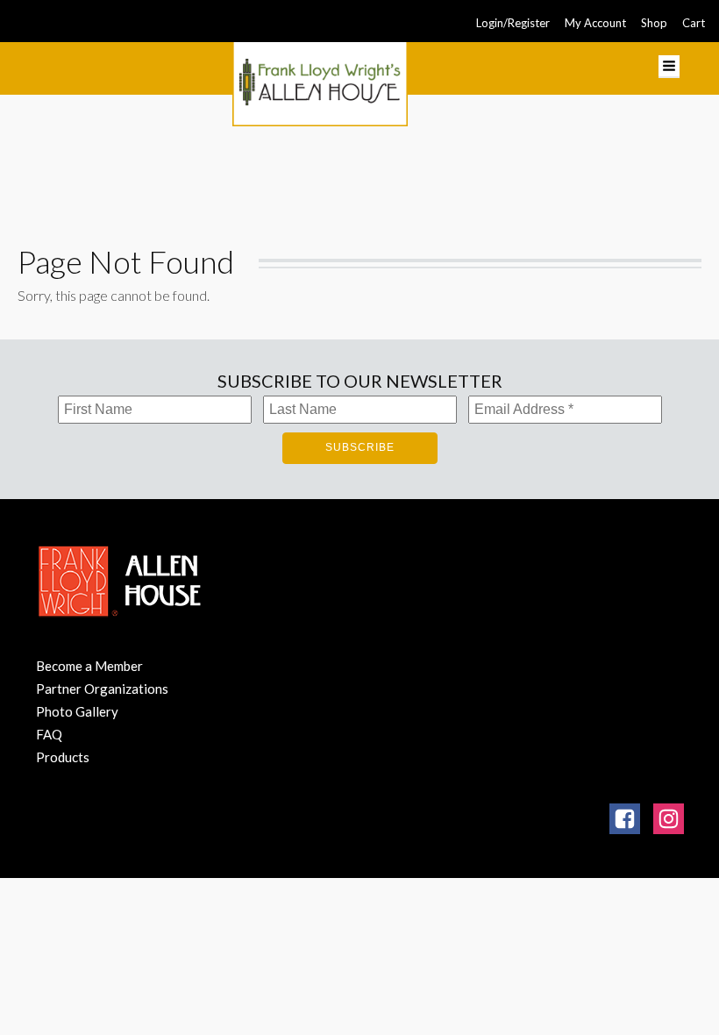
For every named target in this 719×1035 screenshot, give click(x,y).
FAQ (49, 734)
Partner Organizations (102, 688)
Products (62, 757)
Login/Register (513, 23)
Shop (654, 23)
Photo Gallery (77, 711)
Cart (693, 23)
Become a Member (89, 666)
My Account (595, 23)
